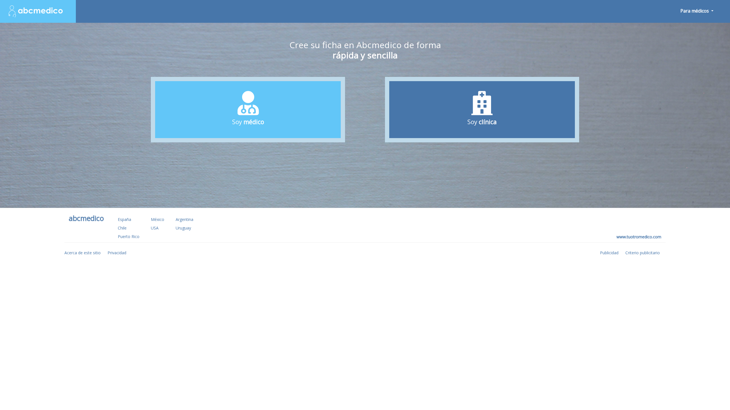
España (124, 219)
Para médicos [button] (695, 11)
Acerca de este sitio (82, 252)
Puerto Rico (128, 236)
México (157, 219)
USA (155, 228)
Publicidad (609, 252)
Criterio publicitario (642, 252)
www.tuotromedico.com (639, 236)
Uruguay (183, 228)
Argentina (184, 219)
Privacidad (117, 252)
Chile (122, 228)
